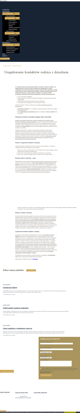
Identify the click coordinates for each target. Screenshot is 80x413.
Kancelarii (36, 219)
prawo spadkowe (6, 284)
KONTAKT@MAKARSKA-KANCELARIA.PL (23, 397)
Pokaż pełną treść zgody (45, 372)
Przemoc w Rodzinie (10, 50)
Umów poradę (3, 411)
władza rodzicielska (17, 65)
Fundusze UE (11, 37)
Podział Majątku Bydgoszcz (12, 48)
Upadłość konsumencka (14, 27)
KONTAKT (4, 56)
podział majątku (6, 305)
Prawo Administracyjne (11, 40)
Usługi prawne (6, 11)
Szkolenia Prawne (10, 52)
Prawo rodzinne (12, 20)
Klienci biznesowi (10, 31)
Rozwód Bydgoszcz (10, 47)
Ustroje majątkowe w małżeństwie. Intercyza (17, 328)
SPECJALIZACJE (6, 42)
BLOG (3, 54)
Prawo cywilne (12, 24)
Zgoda (65, 412)
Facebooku (35, 259)
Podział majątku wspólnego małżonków (16, 308)
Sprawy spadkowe (13, 22)
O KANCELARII (5, 9)
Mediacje (11, 25)
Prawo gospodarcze (13, 35)
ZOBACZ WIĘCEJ (31, 270)
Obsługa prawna (12, 39)
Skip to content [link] (3, 0)
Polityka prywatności (71, 412)
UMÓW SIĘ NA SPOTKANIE (7, 371)
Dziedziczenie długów (10, 287)
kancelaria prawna (7, 65)
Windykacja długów (13, 29)
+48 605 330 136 (23, 396)
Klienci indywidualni (10, 16)
